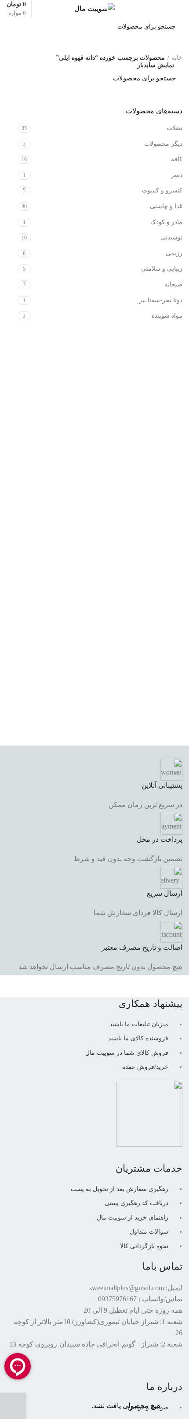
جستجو (18, 27)
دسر (176, 175)
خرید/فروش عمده (145, 1067)
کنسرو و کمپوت (162, 190)
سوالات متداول (149, 1231)
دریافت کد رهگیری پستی (136, 1203)
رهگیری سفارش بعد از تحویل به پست (119, 1189)
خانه (176, 57)
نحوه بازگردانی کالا (144, 1246)
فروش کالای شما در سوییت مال (126, 1053)
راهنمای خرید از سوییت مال (132, 1217)
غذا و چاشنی (166, 206)
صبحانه (173, 284)
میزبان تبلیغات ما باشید (138, 1024)
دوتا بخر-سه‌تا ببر (160, 300)
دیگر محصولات (163, 144)
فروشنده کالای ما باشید (138, 1038)
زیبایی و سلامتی (161, 268)
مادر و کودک (166, 222)
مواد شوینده (167, 315)
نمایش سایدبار (155, 65)
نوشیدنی (171, 237)
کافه (176, 159)
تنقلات (174, 128)
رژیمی (174, 253)
